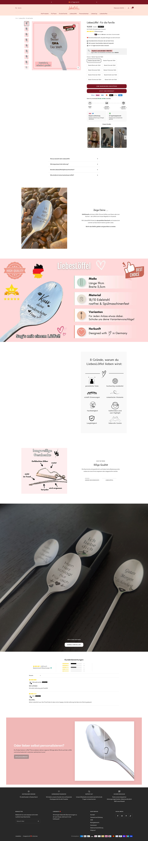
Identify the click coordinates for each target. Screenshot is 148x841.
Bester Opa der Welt (94, 60)
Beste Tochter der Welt (94, 79)
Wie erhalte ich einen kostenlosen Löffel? (62, 175)
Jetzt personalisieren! (21, 756)
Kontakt (92, 814)
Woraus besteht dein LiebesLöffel (60, 158)
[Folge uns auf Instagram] (122, 816)
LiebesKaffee (103, 13)
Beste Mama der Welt (94, 65)
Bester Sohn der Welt (111, 79)
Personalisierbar (84, 13)
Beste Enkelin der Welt (110, 75)
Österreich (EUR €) (119, 8)
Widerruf (92, 830)
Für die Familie (63, 13)
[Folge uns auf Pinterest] (126, 816)
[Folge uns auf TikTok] (130, 816)
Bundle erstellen (74, 644)
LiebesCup (94, 13)
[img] (32, 680)
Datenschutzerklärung (96, 828)
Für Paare (54, 13)
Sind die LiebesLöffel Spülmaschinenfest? (62, 169)
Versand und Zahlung (96, 817)
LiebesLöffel (73, 13)
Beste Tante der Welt (94, 70)
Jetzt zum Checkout (106, 91)
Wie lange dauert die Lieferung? (59, 164)
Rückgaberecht (94, 822)
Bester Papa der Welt (109, 60)
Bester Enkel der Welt (94, 75)
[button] (90, 31)
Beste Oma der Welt (109, 65)
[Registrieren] (38, 821)
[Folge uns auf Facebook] (118, 816)
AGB (91, 820)
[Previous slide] (88, 138)
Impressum (93, 825)
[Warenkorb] (132, 8)
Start (16, 18)
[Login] (128, 8)
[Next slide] (125, 138)
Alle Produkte (45, 13)
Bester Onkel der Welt (110, 70)
